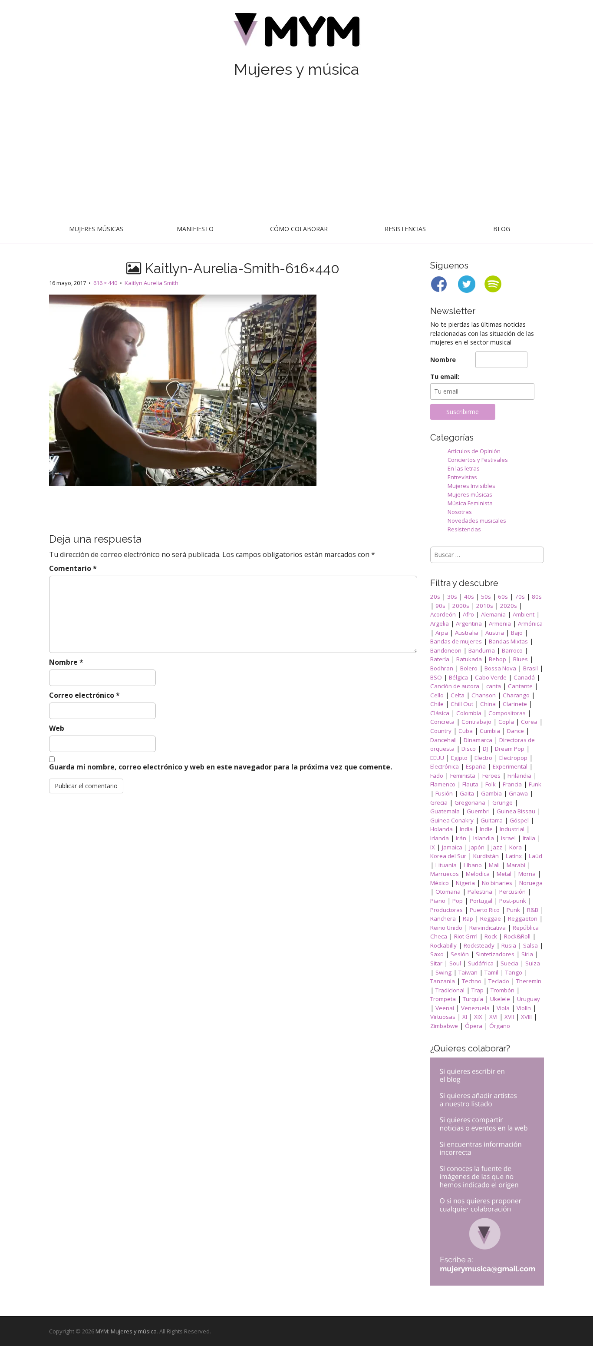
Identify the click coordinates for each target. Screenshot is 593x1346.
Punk (513, 910)
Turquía (473, 999)
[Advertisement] (296, 151)
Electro (483, 758)
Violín (524, 1008)
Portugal (481, 901)
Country (440, 731)
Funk (535, 784)
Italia (529, 838)
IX (432, 847)
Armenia (500, 623)
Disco (468, 749)
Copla (506, 722)
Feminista (462, 775)
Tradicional (450, 990)
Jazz (496, 847)
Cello (437, 695)
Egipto (459, 758)
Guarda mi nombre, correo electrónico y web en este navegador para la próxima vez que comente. (220, 767)
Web (56, 728)
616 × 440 (105, 283)
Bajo (517, 633)
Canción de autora (454, 686)
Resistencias (405, 229)
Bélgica (458, 677)
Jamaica (452, 847)
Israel (508, 838)
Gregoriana (470, 802)
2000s (460, 606)
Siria (527, 954)
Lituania (446, 865)
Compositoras (507, 713)
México (439, 883)
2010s (484, 606)
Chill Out (462, 704)
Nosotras (460, 512)
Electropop (513, 758)
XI (464, 1017)
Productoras (446, 910)
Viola (503, 1008)
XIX (478, 1017)
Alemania (493, 614)
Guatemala (445, 811)
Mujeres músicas (96, 229)
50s (486, 596)
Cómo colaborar (299, 229)
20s (435, 596)
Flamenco (442, 784)
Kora (515, 847)
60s (503, 596)
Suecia (509, 963)
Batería (439, 659)
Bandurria (481, 650)
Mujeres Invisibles (471, 486)
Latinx (514, 856)
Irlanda (439, 838)
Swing (443, 972)
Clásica (439, 713)
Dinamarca (478, 740)
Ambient (523, 614)
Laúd (535, 856)
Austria (494, 633)
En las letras (464, 468)
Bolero (469, 668)
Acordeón (443, 614)
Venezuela (475, 1008)
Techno (471, 981)
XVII (509, 1017)
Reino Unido (446, 928)
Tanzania (442, 981)
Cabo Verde (491, 677)
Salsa (530, 945)
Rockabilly (443, 945)
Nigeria (465, 883)
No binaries (497, 883)
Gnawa (518, 793)
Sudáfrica (481, 963)
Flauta (470, 784)
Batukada (469, 659)
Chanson (483, 695)
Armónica (530, 623)
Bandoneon (445, 650)
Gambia (491, 793)
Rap (468, 918)
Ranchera (443, 918)
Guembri (478, 811)
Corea (529, 722)
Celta (458, 695)
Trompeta (443, 999)
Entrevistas (462, 477)
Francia (512, 784)
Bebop (497, 659)
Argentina (469, 623)
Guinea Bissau (516, 811)
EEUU (437, 758)
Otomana (448, 891)
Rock (490, 936)
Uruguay (528, 999)
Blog (501, 229)
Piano (437, 901)
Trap (477, 990)
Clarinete (515, 704)
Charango (516, 695)
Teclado (498, 981)
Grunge (502, 802)
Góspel (519, 820)
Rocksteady (479, 945)
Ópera (473, 1026)
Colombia (468, 713)
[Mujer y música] (296, 32)
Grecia (439, 802)
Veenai (444, 1008)
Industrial (512, 829)
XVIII (526, 1017)
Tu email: (444, 376)
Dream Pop (509, 749)
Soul (455, 963)
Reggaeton (522, 918)
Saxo (437, 954)
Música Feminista (470, 503)
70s (520, 596)
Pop (457, 901)
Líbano (473, 865)
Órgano (499, 1026)
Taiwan (468, 972)
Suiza (532, 963)
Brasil (530, 668)
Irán (461, 838)
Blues (520, 659)
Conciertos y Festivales (478, 460)
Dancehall (443, 740)
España (476, 766)
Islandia (483, 838)
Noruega (531, 883)
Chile (437, 704)
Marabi (516, 865)
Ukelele (500, 999)
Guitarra (492, 820)
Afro (468, 614)
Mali (494, 865)
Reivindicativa (487, 928)
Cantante (520, 686)
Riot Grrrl (466, 936)
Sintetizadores (495, 954)
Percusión (512, 891)
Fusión (444, 793)
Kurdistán (486, 856)
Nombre (66, 662)
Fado (436, 775)
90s (440, 606)
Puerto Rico (485, 910)
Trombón (502, 990)
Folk (490, 784)
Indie (486, 829)
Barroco (512, 650)
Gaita (467, 793)
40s (469, 596)
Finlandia (519, 775)
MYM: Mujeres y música (126, 1331)
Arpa (441, 633)
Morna (527, 874)
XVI (493, 1017)
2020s (508, 606)
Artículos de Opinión (474, 451)
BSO (436, 677)
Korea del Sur (448, 856)
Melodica (478, 874)
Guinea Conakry (452, 820)
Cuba (465, 731)
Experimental (510, 766)
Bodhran (441, 668)
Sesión (460, 954)
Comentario (73, 568)
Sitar (436, 963)
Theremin (528, 981)
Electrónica (444, 766)
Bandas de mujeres (456, 641)
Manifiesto (195, 229)
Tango (513, 972)
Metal (504, 874)
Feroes (491, 775)
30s (452, 596)
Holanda (441, 829)
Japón (476, 847)
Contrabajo (476, 722)
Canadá (524, 677)
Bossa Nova (500, 668)
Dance (515, 731)
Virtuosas (442, 1017)
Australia (466, 633)
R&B (532, 910)
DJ (485, 749)
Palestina (480, 891)
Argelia (439, 623)
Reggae (490, 918)
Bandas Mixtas (508, 641)
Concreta (442, 722)
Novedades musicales (477, 520)
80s (537, 596)
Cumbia (490, 731)
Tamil (491, 972)
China (488, 704)
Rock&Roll (517, 936)
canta (493, 686)
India (466, 829)
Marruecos (444, 874)
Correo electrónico (84, 695)
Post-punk (512, 901)
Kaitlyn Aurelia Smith (151, 283)
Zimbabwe (444, 1026)
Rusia (508, 945)
